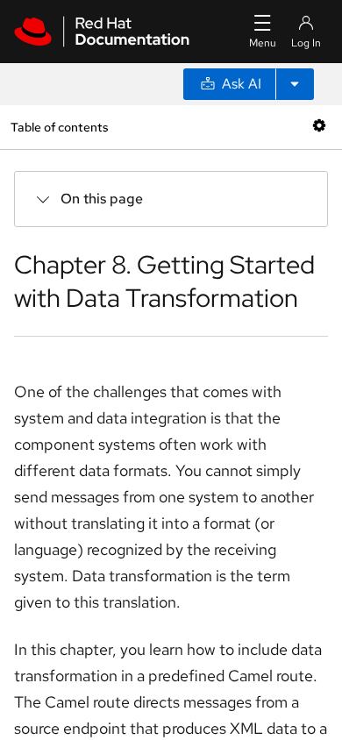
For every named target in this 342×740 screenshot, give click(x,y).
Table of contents (59, 126)
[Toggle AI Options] (294, 84)
